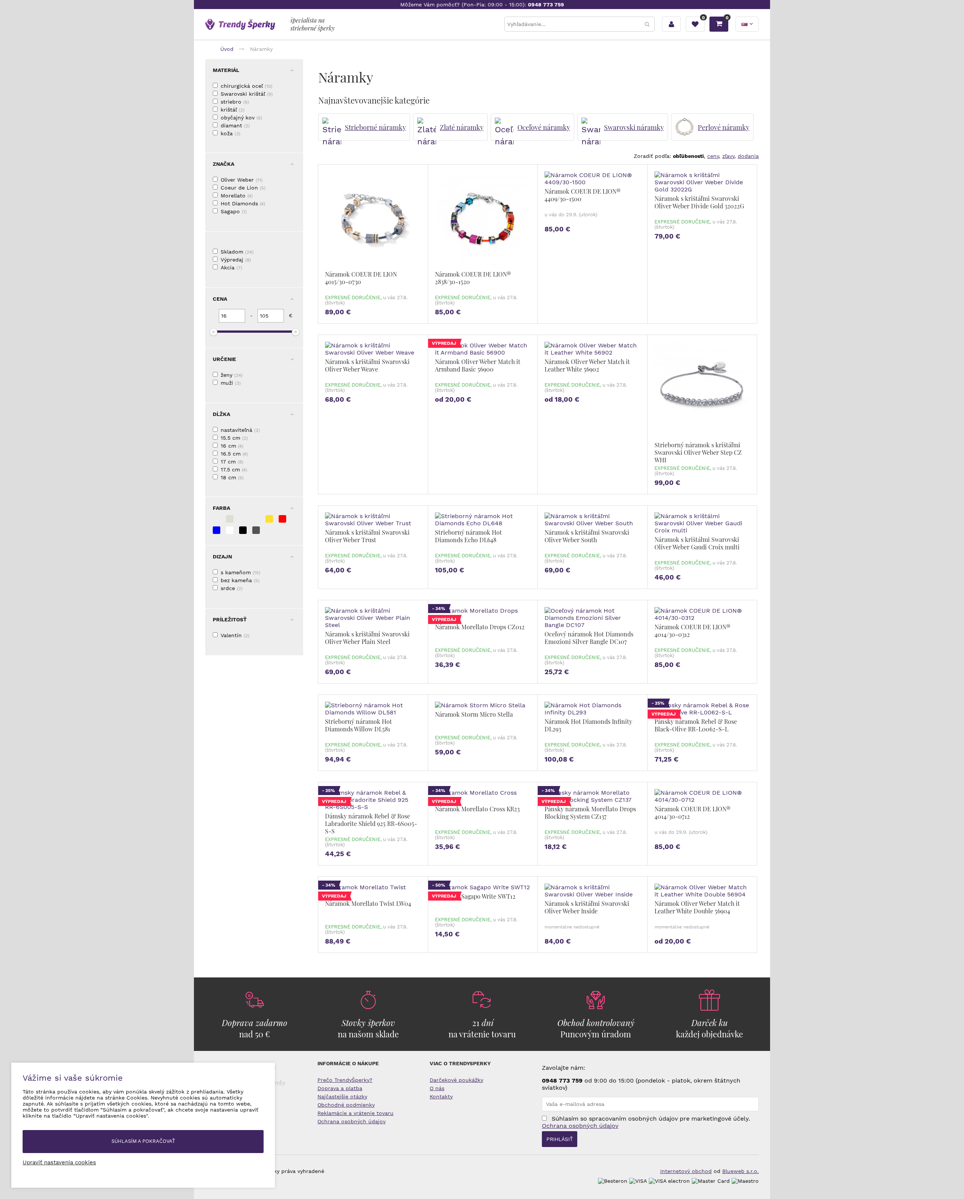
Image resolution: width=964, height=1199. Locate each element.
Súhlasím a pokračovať (143, 1141)
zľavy (728, 156)
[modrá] (216, 530)
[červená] (282, 519)
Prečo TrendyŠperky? (344, 1080)
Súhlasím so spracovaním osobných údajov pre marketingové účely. (646, 1122)
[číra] (229, 519)
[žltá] (269, 519)
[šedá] (256, 530)
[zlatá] (256, 519)
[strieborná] (216, 519)
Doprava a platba (339, 1088)
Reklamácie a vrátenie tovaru (355, 1113)
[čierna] (243, 530)
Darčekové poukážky (456, 1080)
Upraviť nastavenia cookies (59, 1162)
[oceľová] (243, 519)
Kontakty (441, 1096)
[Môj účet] (671, 24)
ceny (713, 156)
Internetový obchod (686, 1171)
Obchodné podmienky (346, 1105)
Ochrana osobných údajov (351, 1121)
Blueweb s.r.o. (740, 1171)
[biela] (229, 530)
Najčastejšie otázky (342, 1096)
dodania (748, 156)
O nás (437, 1088)
